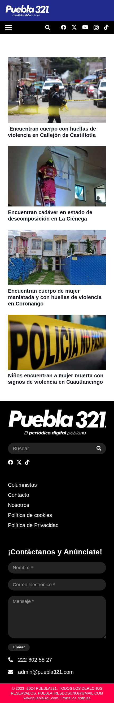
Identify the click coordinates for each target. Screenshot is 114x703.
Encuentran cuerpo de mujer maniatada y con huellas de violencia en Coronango (55, 297)
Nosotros (18, 505)
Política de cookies (30, 515)
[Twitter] (74, 27)
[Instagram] (96, 28)
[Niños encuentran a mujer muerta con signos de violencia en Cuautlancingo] (57, 318)
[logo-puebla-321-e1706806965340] (27, 11)
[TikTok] (106, 27)
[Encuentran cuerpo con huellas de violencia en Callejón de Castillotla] (57, 61)
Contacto (18, 495)
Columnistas (22, 485)
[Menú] (8, 27)
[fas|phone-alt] (13, 659)
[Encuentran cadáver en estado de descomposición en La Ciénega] (57, 150)
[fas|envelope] (13, 672)
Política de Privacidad (33, 525)
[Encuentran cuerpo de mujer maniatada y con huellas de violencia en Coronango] (57, 233)
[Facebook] (63, 27)
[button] (48, 27)
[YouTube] (85, 27)
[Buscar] (99, 448)
